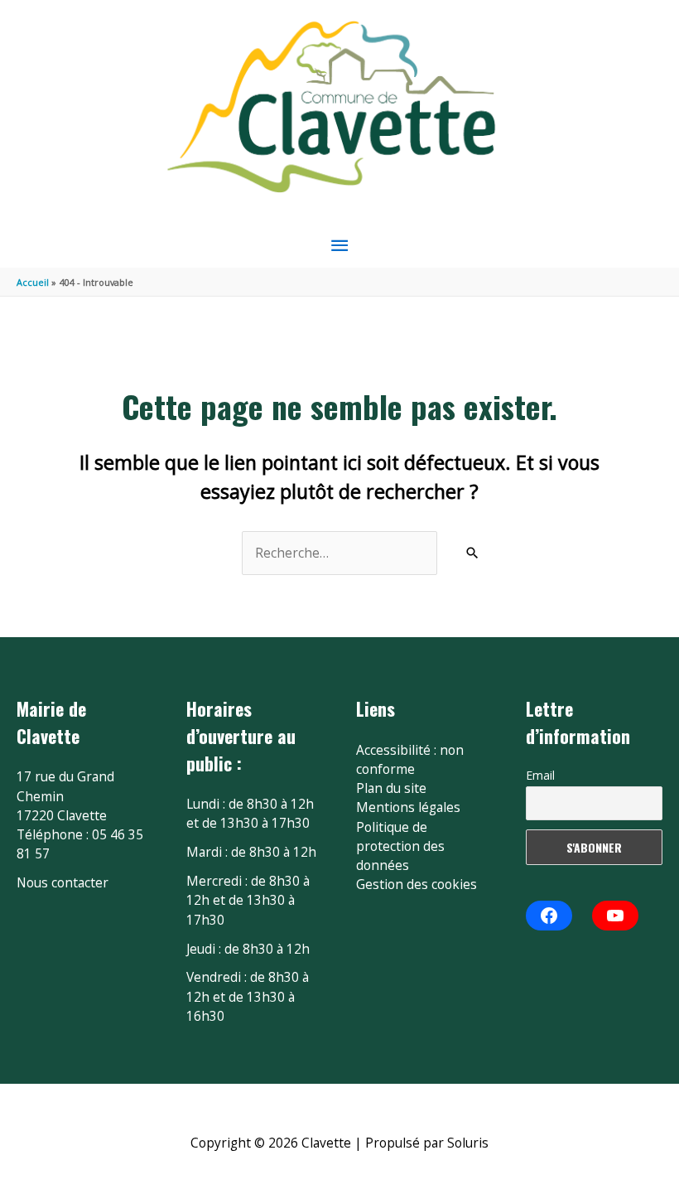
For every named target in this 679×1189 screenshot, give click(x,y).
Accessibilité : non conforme (410, 759)
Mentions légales (408, 807)
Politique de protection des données (400, 846)
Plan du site (391, 788)
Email (540, 775)
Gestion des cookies (416, 884)
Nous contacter (62, 882)
